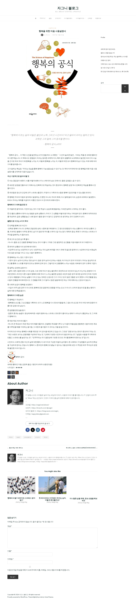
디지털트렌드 (68, 18)
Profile (42, 18)
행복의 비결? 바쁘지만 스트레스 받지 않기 (21, 499)
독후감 (11, 437)
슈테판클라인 (27, 437)
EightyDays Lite (37, 597)
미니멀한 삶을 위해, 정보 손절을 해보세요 (83, 499)
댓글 (9, 526)
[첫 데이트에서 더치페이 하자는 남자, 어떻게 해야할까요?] (52, 485)
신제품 (90, 18)
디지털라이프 (80, 18)
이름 (9, 551)
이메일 (10, 559)
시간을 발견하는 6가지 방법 (36, 155)
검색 (102, 83)
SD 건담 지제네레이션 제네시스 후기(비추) (115, 71)
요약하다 (37, 437)
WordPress (24, 597)
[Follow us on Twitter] (13, 372)
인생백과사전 (52, 28)
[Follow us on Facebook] (9, 372)
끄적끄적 (58, 18)
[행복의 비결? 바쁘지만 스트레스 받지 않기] (21, 485)
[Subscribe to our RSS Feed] (17, 372)
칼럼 (50, 18)
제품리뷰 (98, 18)
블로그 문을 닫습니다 (108, 53)
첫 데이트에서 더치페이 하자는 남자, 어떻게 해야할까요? (52, 499)
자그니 (47, 34)
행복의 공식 (19, 357)
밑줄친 (18, 437)
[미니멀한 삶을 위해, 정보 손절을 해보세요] (83, 485)
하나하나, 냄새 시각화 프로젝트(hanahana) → (82, 448)
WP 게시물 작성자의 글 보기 (39, 423)
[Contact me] (25, 372)
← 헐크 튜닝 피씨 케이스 (15, 448)
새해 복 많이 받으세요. (108, 49)
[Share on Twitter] (13, 123)
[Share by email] (17, 123)
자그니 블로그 (68, 8)
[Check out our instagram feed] (21, 372)
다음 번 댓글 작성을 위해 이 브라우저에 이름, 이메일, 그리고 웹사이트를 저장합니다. (38, 570)
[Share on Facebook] (9, 123)
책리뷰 (45, 437)
